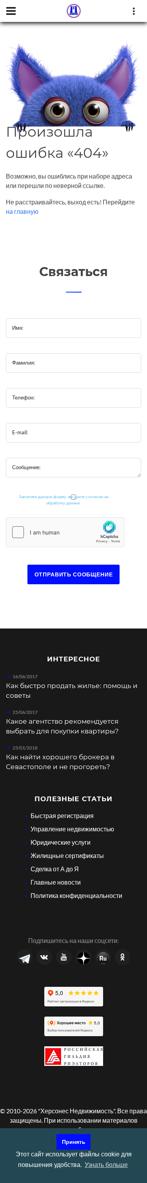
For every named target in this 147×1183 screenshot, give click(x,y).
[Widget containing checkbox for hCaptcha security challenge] (65, 532)
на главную (22, 211)
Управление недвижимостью (72, 829)
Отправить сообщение (73, 574)
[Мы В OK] (123, 957)
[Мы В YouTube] (64, 957)
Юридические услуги (61, 842)
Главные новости (56, 882)
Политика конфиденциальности (76, 895)
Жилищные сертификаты (67, 855)
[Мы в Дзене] (83, 957)
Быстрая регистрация (62, 815)
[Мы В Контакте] (44, 957)
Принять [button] (73, 1142)
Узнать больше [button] (106, 1164)
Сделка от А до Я (55, 868)
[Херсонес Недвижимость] (74, 11)
